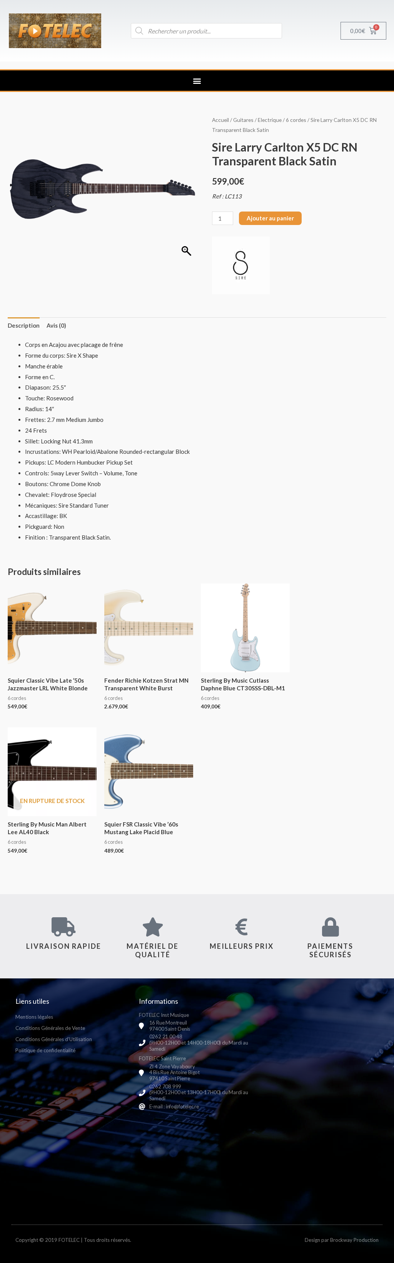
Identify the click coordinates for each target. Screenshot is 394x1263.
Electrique (270, 120)
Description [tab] (24, 325)
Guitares (243, 120)
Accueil (220, 120)
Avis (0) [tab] (56, 325)
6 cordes (296, 120)
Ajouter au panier (270, 218)
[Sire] (241, 265)
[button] (197, 80)
